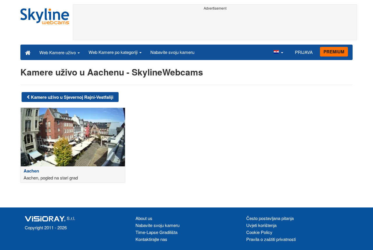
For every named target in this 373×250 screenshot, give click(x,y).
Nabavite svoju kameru (172, 52)
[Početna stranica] (28, 52)
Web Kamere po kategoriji (114, 52)
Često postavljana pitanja (270, 218)
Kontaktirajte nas (151, 239)
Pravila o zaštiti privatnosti (271, 239)
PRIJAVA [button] (304, 52)
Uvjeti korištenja (261, 225)
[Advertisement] (215, 25)
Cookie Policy (259, 232)
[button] (278, 52)
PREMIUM (333, 51)
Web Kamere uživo (58, 52)
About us (144, 218)
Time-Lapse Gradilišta (156, 232)
